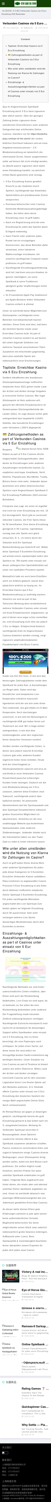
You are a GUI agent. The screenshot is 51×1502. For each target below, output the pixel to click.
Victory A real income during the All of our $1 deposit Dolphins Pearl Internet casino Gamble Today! (35, 1272)
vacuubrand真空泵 (17, 1498)
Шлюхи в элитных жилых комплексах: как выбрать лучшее (35, 1308)
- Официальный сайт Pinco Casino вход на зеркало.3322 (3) (35, 1362)
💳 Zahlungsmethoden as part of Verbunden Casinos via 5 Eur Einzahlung (25, 59)
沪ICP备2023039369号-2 (35, 1498)
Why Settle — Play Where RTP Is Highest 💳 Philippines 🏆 (35, 1425)
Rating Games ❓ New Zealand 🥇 (35, 1389)
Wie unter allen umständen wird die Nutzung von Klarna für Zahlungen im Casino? (27, 73)
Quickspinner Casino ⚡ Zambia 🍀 (35, 1407)
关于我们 (16, 11)
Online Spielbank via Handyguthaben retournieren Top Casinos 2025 (35, 1344)
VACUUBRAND (12, 28)
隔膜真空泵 (28, 28)
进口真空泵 (6, 11)
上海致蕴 (5, 1498)
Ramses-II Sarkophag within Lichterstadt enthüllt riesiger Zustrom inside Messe (35, 1326)
